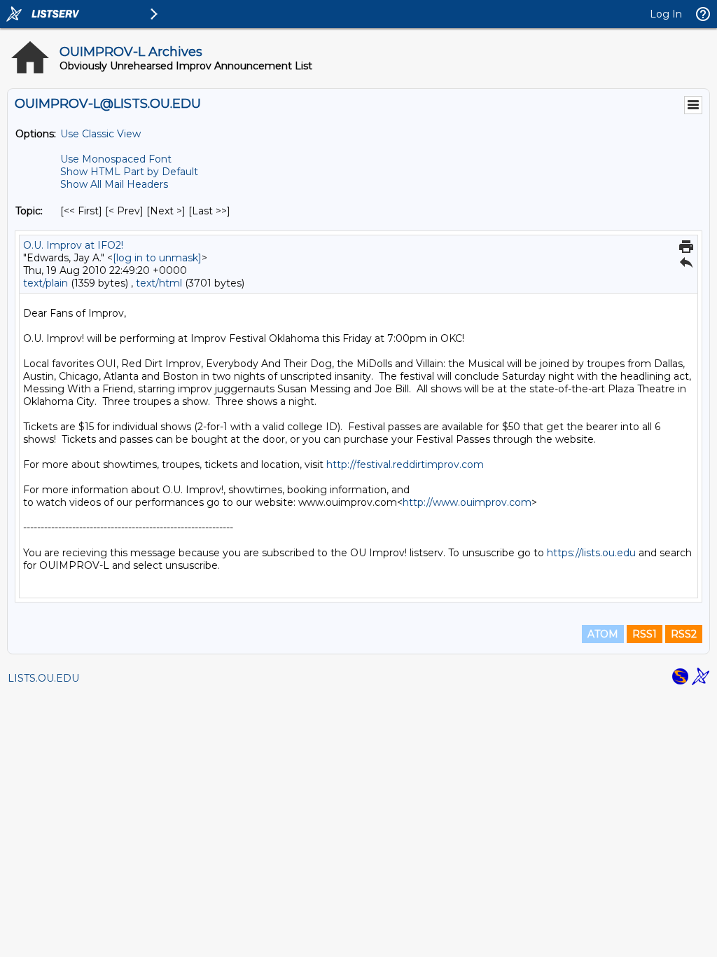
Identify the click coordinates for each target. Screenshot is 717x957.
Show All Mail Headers (114, 184)
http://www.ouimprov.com (467, 502)
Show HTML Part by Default (129, 171)
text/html (159, 283)
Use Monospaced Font (116, 159)
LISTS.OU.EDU (43, 678)
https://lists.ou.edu (591, 552)
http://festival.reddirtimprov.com (405, 464)
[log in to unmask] (157, 258)
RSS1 (644, 634)
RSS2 (684, 634)
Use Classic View (100, 134)
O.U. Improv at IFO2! (73, 245)
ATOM (602, 634)
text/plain (45, 283)
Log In (666, 14)
